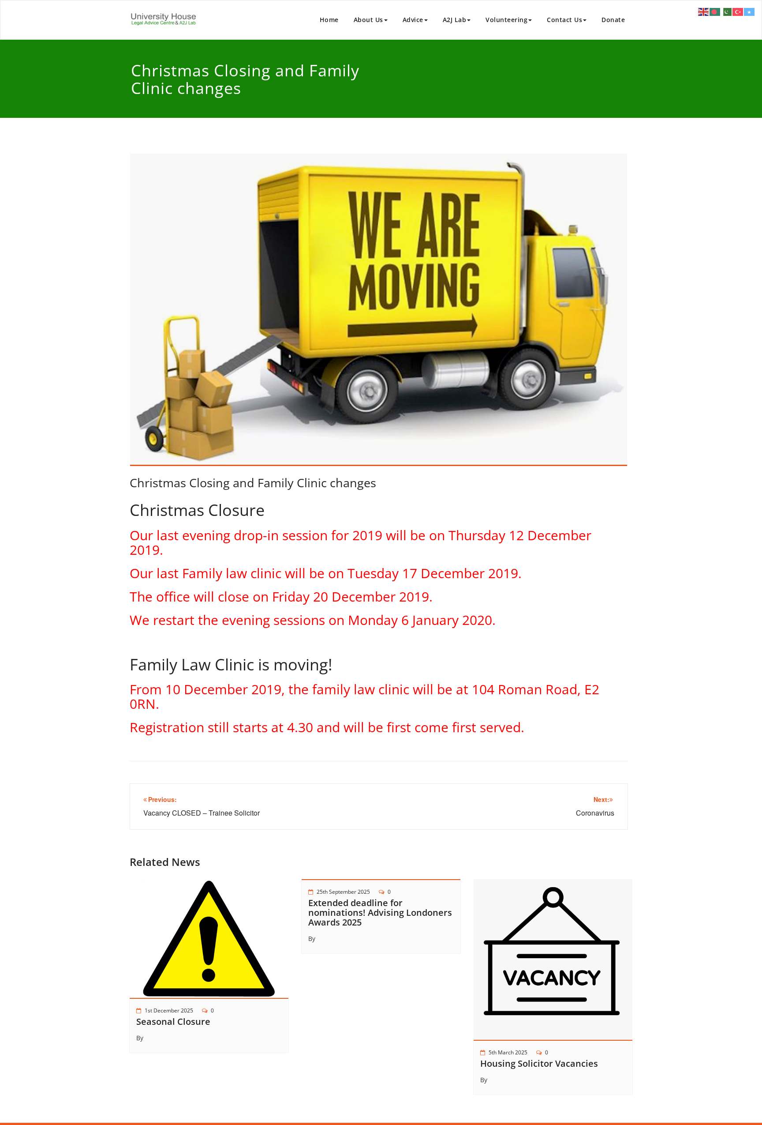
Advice (413, 19)
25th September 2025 (343, 891)
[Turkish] (738, 11)
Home (329, 19)
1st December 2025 (169, 1010)
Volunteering (506, 19)
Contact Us (564, 19)
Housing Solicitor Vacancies (539, 1063)
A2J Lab (455, 19)
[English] (704, 11)
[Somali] (749, 11)
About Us (368, 19)
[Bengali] (715, 11)
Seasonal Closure (173, 1021)
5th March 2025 (508, 1052)
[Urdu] (726, 11)
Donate (613, 19)
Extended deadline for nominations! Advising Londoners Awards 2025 (380, 912)
